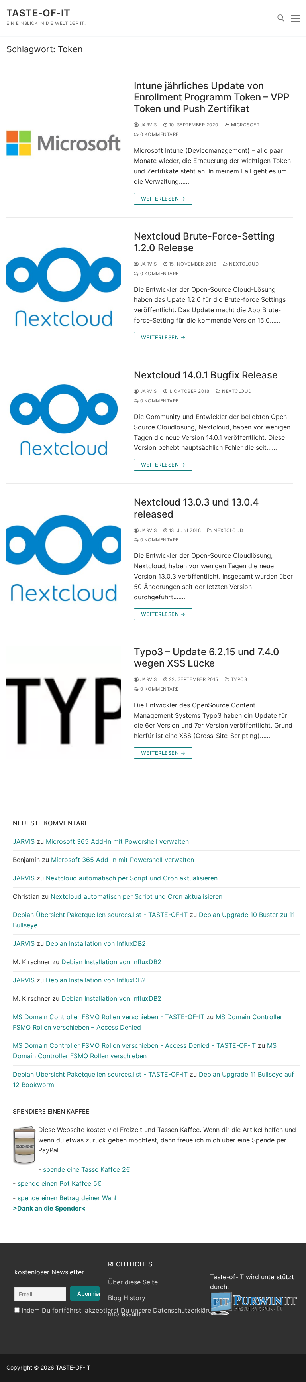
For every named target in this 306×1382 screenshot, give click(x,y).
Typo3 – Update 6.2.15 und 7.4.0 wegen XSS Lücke (206, 657)
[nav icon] (295, 18)
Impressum (124, 1314)
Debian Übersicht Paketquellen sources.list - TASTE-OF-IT (100, 915)
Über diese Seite (133, 1282)
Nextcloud (243, 264)
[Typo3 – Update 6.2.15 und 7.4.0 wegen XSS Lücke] (63, 702)
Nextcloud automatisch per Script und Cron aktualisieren (132, 878)
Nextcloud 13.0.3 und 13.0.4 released (196, 508)
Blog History (126, 1298)
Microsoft (244, 125)
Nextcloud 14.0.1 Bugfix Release (206, 375)
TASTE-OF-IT (38, 13)
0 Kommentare (159, 134)
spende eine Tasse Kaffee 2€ (86, 1169)
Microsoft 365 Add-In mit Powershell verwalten (117, 841)
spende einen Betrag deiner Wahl (67, 1198)
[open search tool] (280, 18)
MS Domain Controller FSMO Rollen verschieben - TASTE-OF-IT (108, 1017)
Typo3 (238, 679)
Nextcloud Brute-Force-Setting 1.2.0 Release (204, 242)
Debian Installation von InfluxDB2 (96, 943)
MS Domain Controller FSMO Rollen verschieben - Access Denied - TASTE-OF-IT (134, 1045)
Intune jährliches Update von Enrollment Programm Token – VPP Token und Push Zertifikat (211, 97)
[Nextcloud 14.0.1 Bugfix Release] (63, 420)
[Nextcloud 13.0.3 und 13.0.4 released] (63, 558)
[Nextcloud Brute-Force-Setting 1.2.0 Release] (63, 286)
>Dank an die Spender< (49, 1208)
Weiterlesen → (163, 198)
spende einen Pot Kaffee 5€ (60, 1183)
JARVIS (148, 125)
